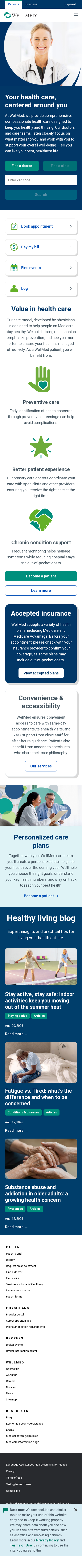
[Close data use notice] (76, 1510)
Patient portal (14, 1253)
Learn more (41, 590)
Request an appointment (21, 1265)
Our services (41, 766)
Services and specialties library (25, 1284)
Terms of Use (21, 1545)
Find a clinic (13, 1278)
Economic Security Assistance (24, 1423)
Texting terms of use (18, 1484)
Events (10, 1429)
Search (41, 194)
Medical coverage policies (22, 1435)
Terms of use (14, 1477)
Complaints (13, 1490)
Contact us (12, 1368)
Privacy (10, 1471)
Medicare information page (22, 1442)
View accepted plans (41, 673)
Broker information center (21, 1350)
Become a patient (41, 576)
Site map (11, 1399)
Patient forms (14, 1296)
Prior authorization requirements (25, 1326)
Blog (9, 1417)
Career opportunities (18, 1320)
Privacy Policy (47, 1540)
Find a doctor (14, 1272)
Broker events (14, 1344)
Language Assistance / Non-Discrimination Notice (36, 1464)
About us (11, 1375)
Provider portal (15, 1314)
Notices (11, 1387)
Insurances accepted (19, 1290)
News (9, 1393)
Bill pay (10, 1259)
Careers (10, 1381)
